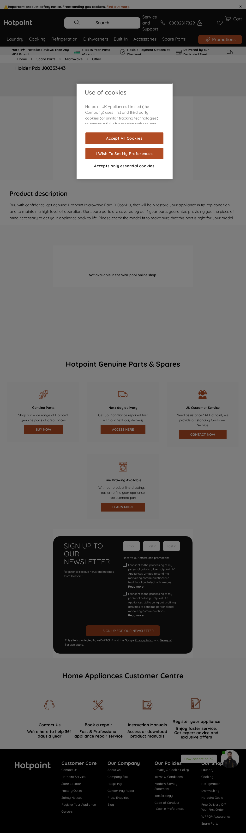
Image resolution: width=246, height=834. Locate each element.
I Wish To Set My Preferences (124, 153)
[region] (125, 131)
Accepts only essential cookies (124, 165)
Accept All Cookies (124, 138)
